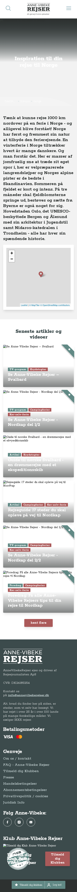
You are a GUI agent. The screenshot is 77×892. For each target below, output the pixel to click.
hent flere (38, 623)
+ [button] (11, 253)
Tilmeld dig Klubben (21, 771)
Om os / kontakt (17, 758)
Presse (8, 777)
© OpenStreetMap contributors (55, 305)
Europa (25, 101)
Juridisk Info (13, 802)
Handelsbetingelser (20, 784)
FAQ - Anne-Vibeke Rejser (26, 765)
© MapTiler (34, 305)
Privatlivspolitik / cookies (25, 796)
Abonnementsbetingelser (25, 790)
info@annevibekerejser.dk (28, 695)
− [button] (11, 259)
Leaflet (24, 305)
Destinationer (11, 101)
